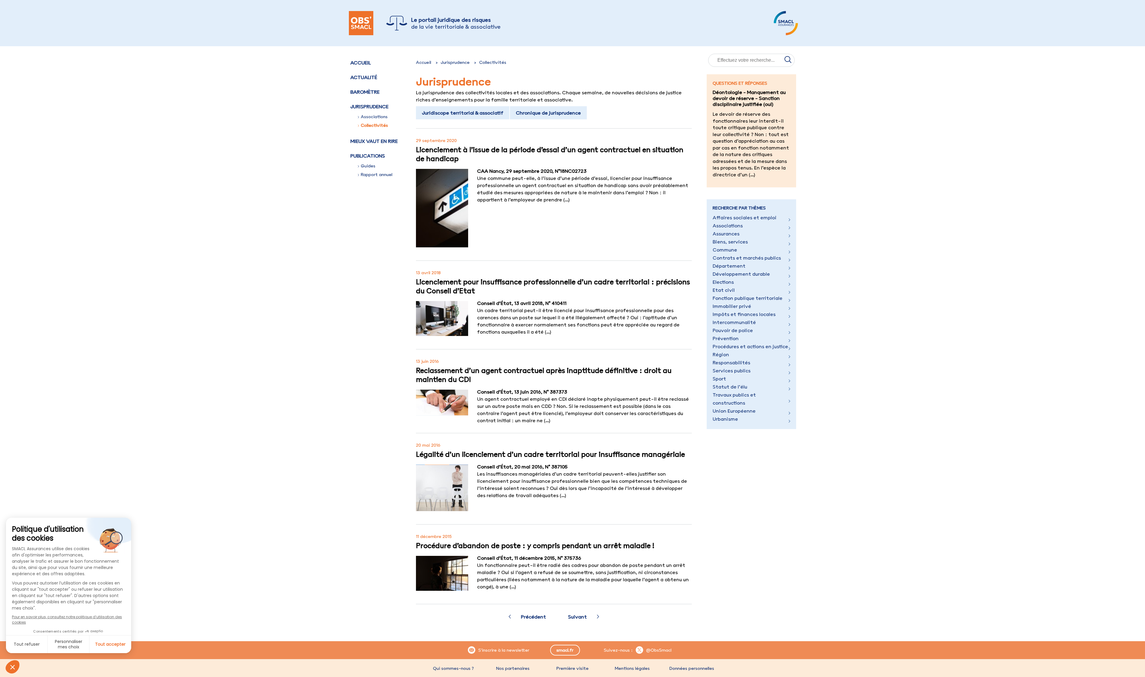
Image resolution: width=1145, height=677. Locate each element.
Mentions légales (632, 668)
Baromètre (365, 92)
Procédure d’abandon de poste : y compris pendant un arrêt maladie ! (535, 545)
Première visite (572, 668)
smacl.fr (564, 650)
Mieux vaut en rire (374, 141)
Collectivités (374, 125)
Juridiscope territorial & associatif (462, 113)
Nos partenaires (513, 668)
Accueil (360, 63)
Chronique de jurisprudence (548, 113)
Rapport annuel (376, 174)
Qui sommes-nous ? (453, 668)
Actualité (363, 77)
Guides (368, 166)
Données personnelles (691, 668)
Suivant (577, 617)
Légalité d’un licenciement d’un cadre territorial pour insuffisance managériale (550, 454)
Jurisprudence (455, 62)
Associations (374, 116)
